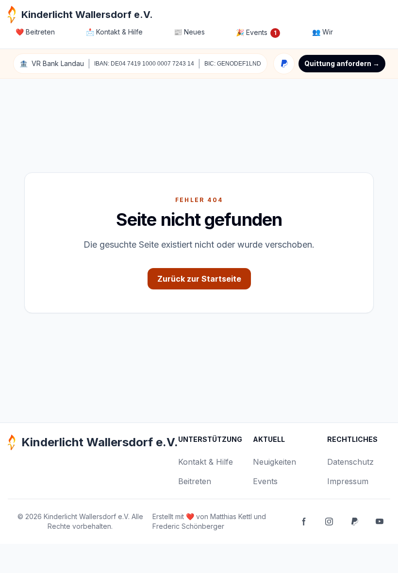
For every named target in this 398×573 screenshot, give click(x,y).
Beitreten (35, 32)
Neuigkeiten (274, 462)
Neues (189, 32)
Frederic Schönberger (188, 526)
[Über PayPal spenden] (284, 63)
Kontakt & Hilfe (114, 32)
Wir (322, 32)
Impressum (347, 481)
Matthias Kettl (231, 516)
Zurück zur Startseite (199, 279)
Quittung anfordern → (342, 63)
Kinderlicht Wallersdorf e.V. (87, 516)
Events (256, 32)
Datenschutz (350, 462)
